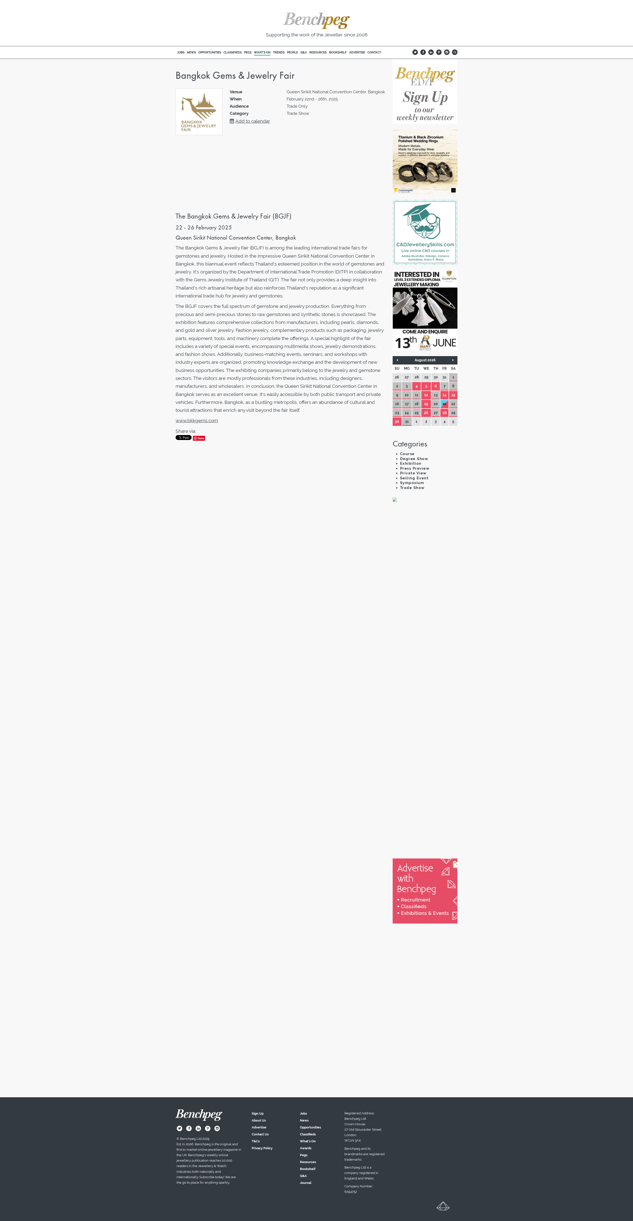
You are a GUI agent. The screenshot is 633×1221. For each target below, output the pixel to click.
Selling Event (414, 478)
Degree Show (414, 459)
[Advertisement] (425, 591)
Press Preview (415, 468)
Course (407, 454)
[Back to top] (443, 1207)
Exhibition (411, 463)
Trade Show (412, 488)
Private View (413, 473)
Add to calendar (252, 121)
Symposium (412, 483)
